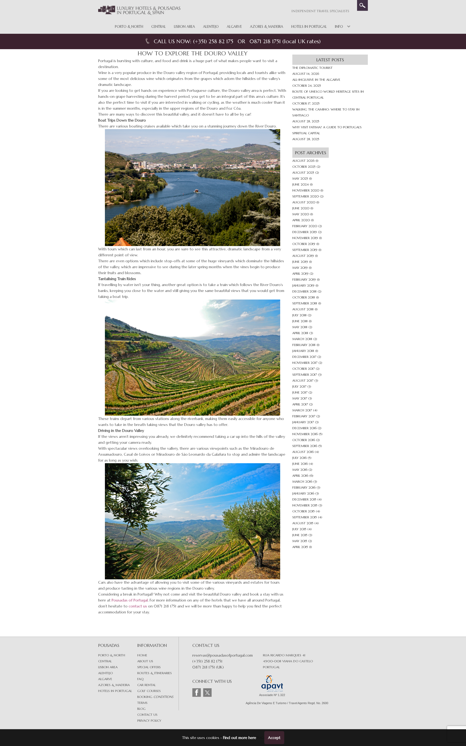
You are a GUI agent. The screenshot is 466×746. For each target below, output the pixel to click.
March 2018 (302, 339)
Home (142, 655)
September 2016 (304, 446)
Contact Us (147, 715)
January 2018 (303, 351)
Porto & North (129, 26)
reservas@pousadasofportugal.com (222, 655)
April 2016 (300, 475)
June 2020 (300, 208)
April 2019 (300, 273)
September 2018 (304, 303)
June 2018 (300, 321)
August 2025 (303, 172)
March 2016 (302, 481)
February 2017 (303, 416)
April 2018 (300, 333)
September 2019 (304, 250)
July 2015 (299, 529)
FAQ (140, 679)
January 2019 (303, 285)
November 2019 (305, 238)
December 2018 (304, 291)
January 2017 (303, 422)
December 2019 (304, 232)
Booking (155, 697)
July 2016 (299, 458)
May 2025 (300, 178)
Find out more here (239, 737)
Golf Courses (149, 691)
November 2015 (304, 505)
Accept (274, 737)
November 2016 (305, 434)
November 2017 (304, 363)
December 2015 (304, 499)
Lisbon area (108, 667)
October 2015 (303, 511)
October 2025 (304, 166)
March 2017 (302, 410)
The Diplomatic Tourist (312, 68)
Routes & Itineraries (154, 673)
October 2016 (303, 440)
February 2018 (304, 345)
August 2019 (303, 256)
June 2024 (300, 184)
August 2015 (302, 523)
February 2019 (304, 279)
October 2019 (303, 244)
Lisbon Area (184, 26)
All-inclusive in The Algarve (316, 80)
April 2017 (300, 404)
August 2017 (302, 380)
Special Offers (149, 667)
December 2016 (304, 428)
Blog (141, 709)
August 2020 (303, 202)
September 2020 (305, 196)
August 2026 (303, 161)
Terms (142, 703)
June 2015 (299, 535)
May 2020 (300, 214)
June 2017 (299, 392)
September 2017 (304, 374)
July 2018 (299, 315)
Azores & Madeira (266, 26)
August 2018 (303, 309)
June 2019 (300, 262)
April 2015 (300, 547)
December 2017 (304, 357)
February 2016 (304, 487)
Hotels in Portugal (309, 26)
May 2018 (299, 327)
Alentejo (211, 26)
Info (339, 26)
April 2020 (301, 220)
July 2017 (299, 386)
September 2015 (304, 517)
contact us (138, 606)
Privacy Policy (149, 720)
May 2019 (300, 268)
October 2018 (303, 297)
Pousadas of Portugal (130, 600)
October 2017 (303, 369)
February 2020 (304, 226)
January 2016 (303, 493)
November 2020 (305, 190)
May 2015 (299, 541)
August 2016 (303, 452)
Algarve (234, 26)
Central (158, 26)
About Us (145, 661)
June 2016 (300, 464)
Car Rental (146, 685)
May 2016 (299, 470)
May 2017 (299, 398)
